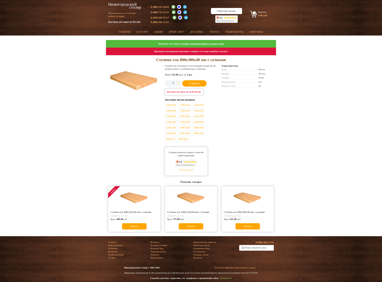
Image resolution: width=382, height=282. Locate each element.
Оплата (215, 32)
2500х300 (171, 127)
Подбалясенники (116, 255)
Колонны (155, 242)
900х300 (183, 139)
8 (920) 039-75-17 (160, 17)
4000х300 (199, 133)
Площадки (113, 248)
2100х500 (185, 122)
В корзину (194, 83)
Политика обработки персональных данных (235, 268)
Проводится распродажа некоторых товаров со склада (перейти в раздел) (191, 51)
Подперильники (158, 252)
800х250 (170, 139)
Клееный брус (157, 248)
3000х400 (199, 127)
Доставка (197, 32)
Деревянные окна (201, 248)
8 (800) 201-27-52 (160, 22)
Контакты (256, 32)
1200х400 (171, 110)
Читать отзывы (186, 170)
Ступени (112, 242)
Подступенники (115, 245)
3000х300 (185, 127)
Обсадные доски (200, 255)
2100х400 (171, 122)
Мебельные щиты (201, 245)
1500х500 (171, 116)
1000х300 (185, 105)
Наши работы (234, 32)
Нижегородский (124, 5)
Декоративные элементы (204, 242)
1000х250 (171, 105)
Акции (158, 32)
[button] (134, 81)
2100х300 (199, 116)
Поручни (155, 255)
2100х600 (199, 122)
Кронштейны (157, 258)
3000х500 (171, 133)
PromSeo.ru (226, 278)
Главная (125, 32)
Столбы (111, 258)
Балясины (112, 252)
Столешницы (199, 252)
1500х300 (185, 110)
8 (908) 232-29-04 (160, 7)
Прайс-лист (176, 32)
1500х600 (185, 116)
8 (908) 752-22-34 (160, 12)
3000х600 (185, 133)
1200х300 (199, 105)
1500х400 (199, 110)
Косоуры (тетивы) (159, 245)
